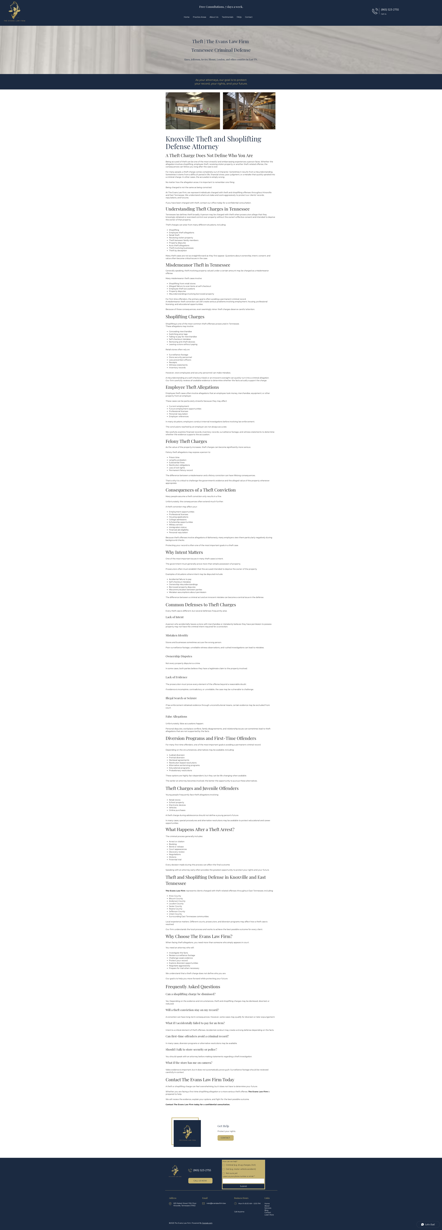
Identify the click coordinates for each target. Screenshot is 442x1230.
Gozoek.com (207, 1223)
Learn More (269, 1215)
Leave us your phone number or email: (239, 1176)
